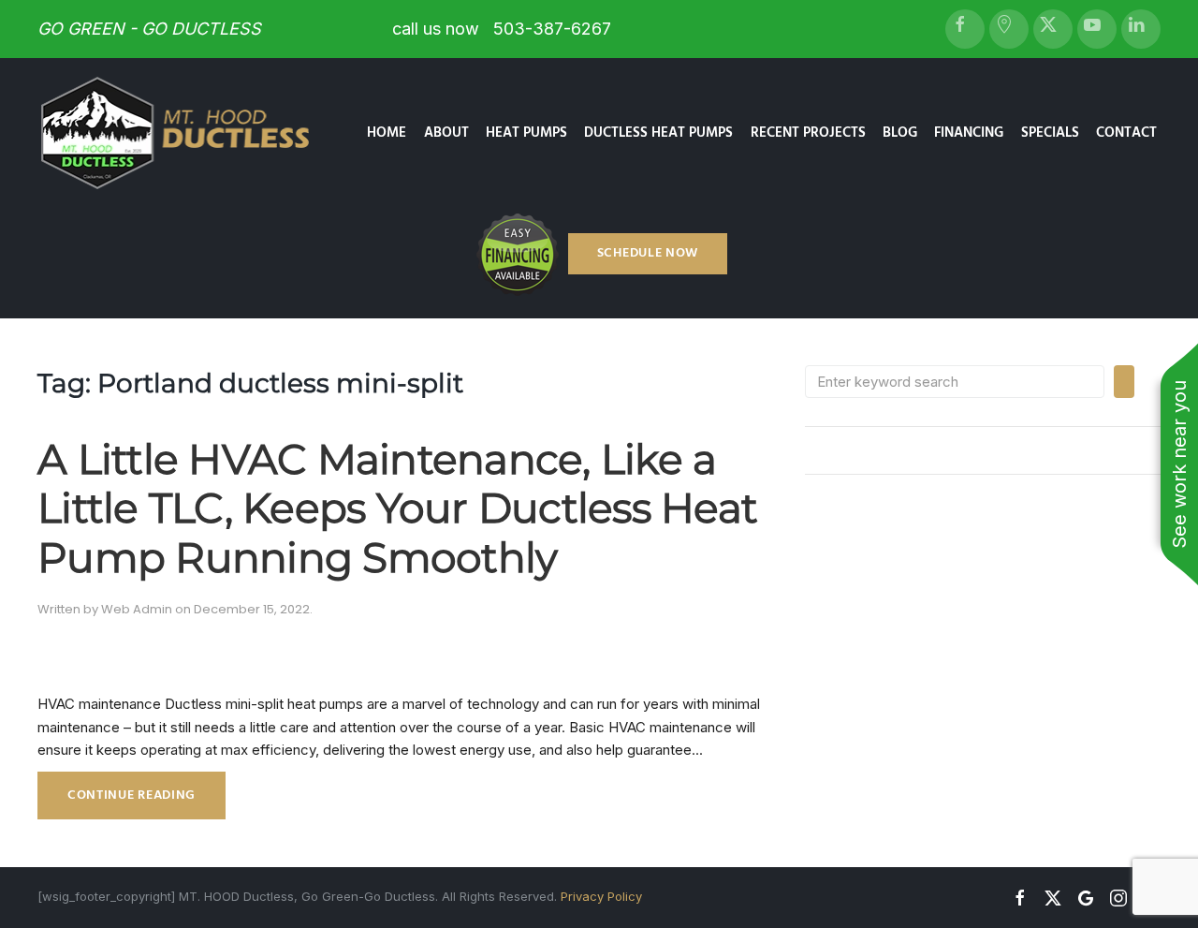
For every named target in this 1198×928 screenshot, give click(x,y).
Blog (900, 133)
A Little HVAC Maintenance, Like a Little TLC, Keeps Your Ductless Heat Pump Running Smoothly (397, 508)
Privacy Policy (601, 896)
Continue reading (131, 795)
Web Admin (136, 609)
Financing (968, 133)
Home (386, 133)
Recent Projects (808, 133)
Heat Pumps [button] (526, 133)
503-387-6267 (550, 28)
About (446, 133)
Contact (1126, 133)
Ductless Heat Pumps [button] (658, 133)
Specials (1050, 133)
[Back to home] (190, 133)
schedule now (647, 253)
